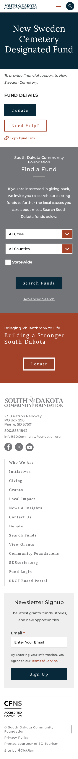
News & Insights (25, 508)
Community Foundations (34, 553)
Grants (16, 490)
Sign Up (39, 674)
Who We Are (21, 462)
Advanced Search (39, 299)
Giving (16, 480)
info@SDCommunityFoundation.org (32, 437)
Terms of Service (44, 661)
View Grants (21, 544)
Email (16, 633)
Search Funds (39, 283)
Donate (20, 110)
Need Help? (25, 125)
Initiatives (20, 471)
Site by (11, 750)
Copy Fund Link (22, 138)
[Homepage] (33, 406)
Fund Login (20, 571)
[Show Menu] (59, 6)
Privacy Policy (16, 737)
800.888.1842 (15, 431)
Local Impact (22, 499)
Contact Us (20, 517)
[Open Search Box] (70, 6)
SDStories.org (23, 562)
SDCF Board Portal (28, 581)
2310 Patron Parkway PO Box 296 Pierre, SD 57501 (23, 420)
